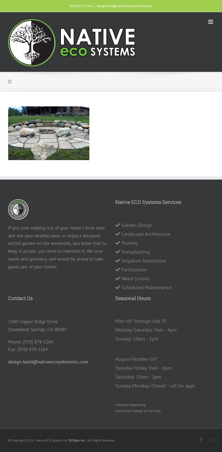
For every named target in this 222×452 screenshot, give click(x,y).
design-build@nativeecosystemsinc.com (124, 6)
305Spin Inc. (76, 440)
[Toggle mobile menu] (211, 22)
